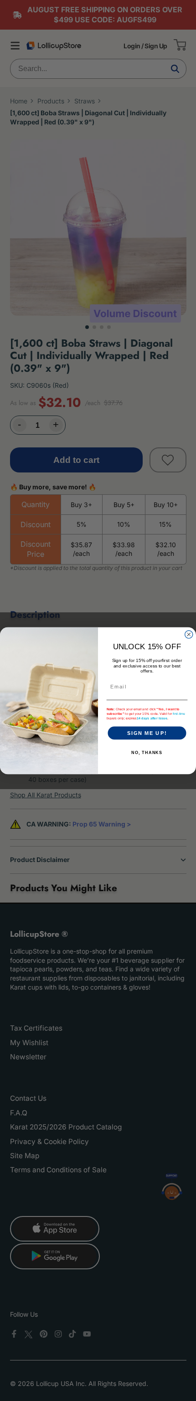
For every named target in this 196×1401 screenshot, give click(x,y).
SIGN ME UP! (147, 732)
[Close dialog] (189, 634)
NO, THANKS (146, 752)
